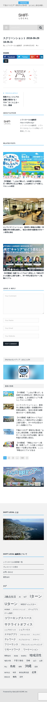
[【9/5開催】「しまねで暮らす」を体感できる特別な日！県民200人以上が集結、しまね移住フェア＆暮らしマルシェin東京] (23, 165)
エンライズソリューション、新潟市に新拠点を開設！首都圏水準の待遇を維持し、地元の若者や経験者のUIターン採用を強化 (23, 229)
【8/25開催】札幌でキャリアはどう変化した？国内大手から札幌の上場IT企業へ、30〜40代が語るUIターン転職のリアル (23, 275)
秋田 (14, 672)
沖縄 (28, 666)
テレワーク (10, 639)
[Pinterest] (37, 57)
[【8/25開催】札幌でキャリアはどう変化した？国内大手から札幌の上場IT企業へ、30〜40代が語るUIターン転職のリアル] (23, 257)
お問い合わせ (8, 572)
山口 (34, 660)
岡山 (5, 667)
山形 (40, 660)
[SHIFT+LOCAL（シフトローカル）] (23, 16)
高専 (21, 677)
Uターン (11, 603)
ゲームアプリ (33, 609)
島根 (12, 666)
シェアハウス (24, 629)
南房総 (16, 656)
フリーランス (11, 644)
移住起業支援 (24, 672)
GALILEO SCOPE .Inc (19, 691)
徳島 (20, 666)
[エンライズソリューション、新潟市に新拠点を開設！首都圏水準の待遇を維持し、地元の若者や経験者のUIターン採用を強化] (23, 211)
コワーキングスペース (18, 618)
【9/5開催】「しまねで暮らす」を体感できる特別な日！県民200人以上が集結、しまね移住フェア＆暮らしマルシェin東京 (23, 183)
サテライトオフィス (19, 624)
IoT (25, 596)
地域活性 (35, 655)
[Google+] (32, 57)
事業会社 (7, 656)
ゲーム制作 (8, 613)
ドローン (36, 639)
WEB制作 (7, 609)
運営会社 (6, 577)
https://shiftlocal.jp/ (27, 122)
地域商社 (23, 656)
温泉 (36, 666)
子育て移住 (18, 660)
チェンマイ (36, 634)
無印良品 (7, 672)
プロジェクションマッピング (31, 644)
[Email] (6, 61)
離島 (15, 676)
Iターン (36, 596)
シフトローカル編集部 (13, 45)
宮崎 (28, 660)
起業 (34, 672)
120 (22, 458)
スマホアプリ (11, 634)
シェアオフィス (10, 630)
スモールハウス (25, 634)
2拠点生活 (10, 596)
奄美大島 (7, 660)
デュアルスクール (24, 639)
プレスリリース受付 (10, 567)
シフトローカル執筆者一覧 (13, 562)
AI (20, 597)
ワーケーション (30, 649)
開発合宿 (7, 677)
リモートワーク (12, 649)
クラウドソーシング (19, 609)
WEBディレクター (28, 604)
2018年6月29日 (28, 45)
